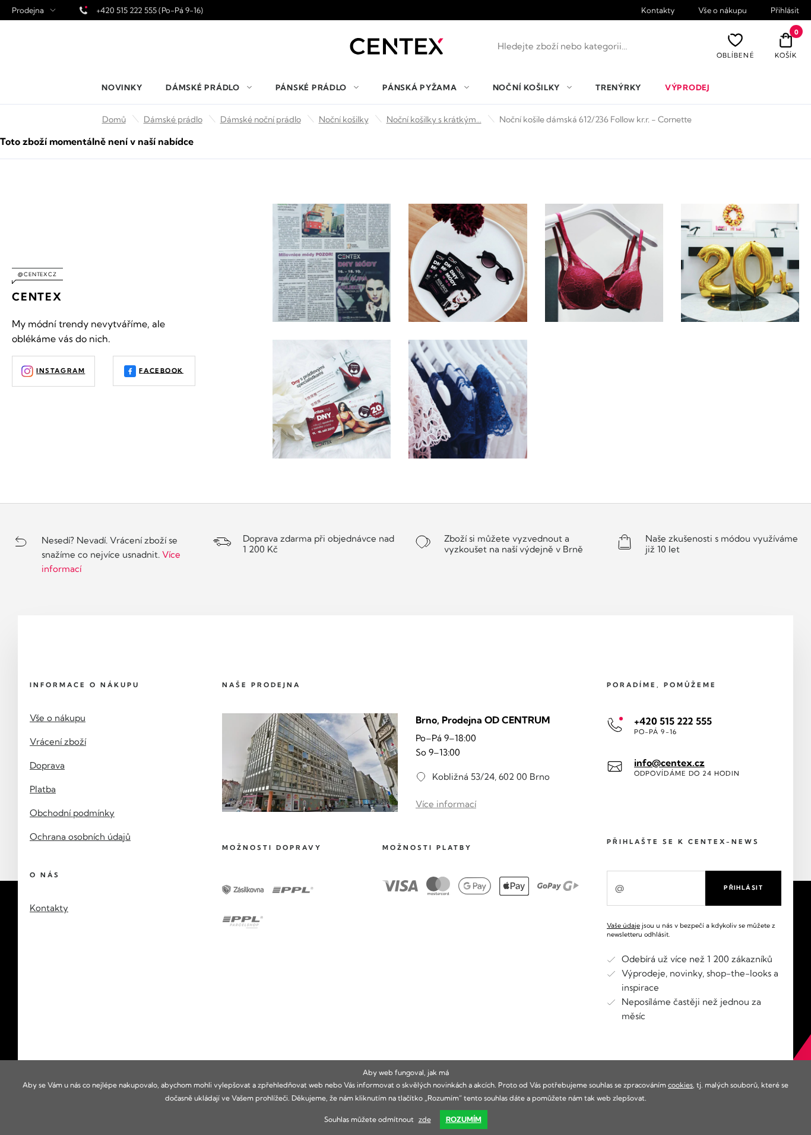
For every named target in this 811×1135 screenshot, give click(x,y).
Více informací (446, 804)
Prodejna (28, 10)
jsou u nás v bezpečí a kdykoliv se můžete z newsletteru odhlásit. (691, 929)
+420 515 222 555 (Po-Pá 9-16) (149, 10)
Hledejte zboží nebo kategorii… (563, 46)
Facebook (161, 370)
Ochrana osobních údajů (80, 836)
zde (425, 1119)
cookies (680, 1084)
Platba (43, 789)
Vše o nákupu (722, 10)
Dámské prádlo (173, 119)
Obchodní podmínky (72, 812)
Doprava (47, 765)
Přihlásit (785, 10)
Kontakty (657, 10)
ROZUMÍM (463, 1119)
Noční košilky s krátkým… (434, 119)
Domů (114, 119)
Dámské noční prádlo (260, 119)
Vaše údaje (623, 925)
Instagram (60, 370)
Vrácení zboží (58, 741)
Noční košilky (344, 119)
